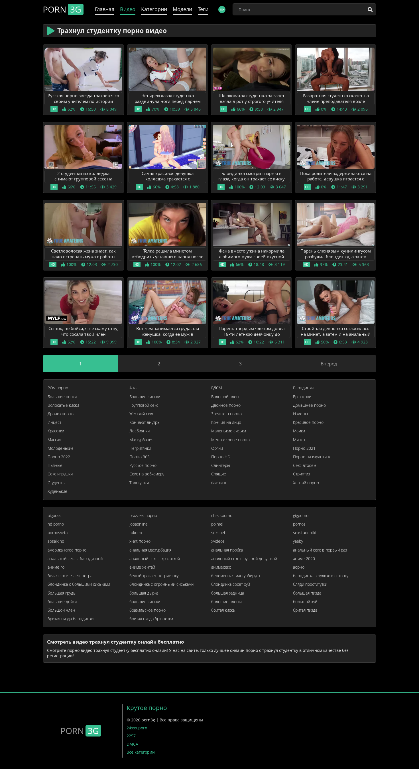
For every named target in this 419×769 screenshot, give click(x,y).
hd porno (56, 524)
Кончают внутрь (144, 422)
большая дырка (143, 593)
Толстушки (139, 482)
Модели (182, 9)
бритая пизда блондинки (70, 618)
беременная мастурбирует (235, 575)
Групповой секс (143, 405)
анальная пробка (227, 550)
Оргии (217, 448)
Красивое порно (308, 422)
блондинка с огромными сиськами (161, 584)
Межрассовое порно (230, 439)
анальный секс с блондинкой (75, 558)
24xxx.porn (137, 728)
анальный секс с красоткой (154, 558)
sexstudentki (304, 532)
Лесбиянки (139, 431)
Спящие (218, 474)
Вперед (329, 364)
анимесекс (221, 567)
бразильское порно (147, 610)
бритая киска (223, 610)
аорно (298, 567)
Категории (154, 9)
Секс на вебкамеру (146, 474)
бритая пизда (305, 610)
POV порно (58, 387)
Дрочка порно (61, 413)
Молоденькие (61, 448)
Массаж (55, 439)
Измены (300, 413)
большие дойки (62, 601)
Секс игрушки (60, 474)
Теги (203, 9)
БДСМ (216, 387)
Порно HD (220, 456)
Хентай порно (306, 482)
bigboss (54, 515)
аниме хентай (142, 567)
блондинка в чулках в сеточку (320, 575)
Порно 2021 (304, 448)
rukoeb (135, 532)
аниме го (56, 567)
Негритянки (140, 448)
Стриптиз (301, 474)
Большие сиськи (144, 396)
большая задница (227, 593)
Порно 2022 (59, 456)
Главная (104, 9)
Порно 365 (139, 456)
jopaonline (138, 524)
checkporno (221, 515)
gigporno (300, 515)
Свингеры (220, 465)
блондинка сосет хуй (230, 584)
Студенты (56, 482)
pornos (299, 524)
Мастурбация (141, 439)
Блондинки (303, 387)
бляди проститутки (310, 584)
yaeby (298, 541)
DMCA (132, 744)
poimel (217, 524)
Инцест (54, 422)
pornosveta (58, 532)
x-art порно (139, 541)
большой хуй (305, 601)
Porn (62, 9)
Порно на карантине (312, 456)
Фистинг (219, 482)
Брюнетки (302, 396)
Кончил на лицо (226, 422)
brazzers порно (143, 515)
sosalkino (56, 541)
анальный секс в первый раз (320, 550)
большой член (61, 610)
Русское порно (142, 465)
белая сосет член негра (70, 575)
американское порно (67, 550)
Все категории (141, 752)
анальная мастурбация (150, 550)
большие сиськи (144, 601)
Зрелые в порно (226, 413)
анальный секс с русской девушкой (244, 558)
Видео (127, 9)
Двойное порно (226, 405)
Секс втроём (304, 465)
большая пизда (307, 593)
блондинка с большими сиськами (79, 584)
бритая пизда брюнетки (151, 618)
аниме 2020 (304, 558)
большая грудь (62, 593)
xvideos (218, 541)
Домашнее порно (309, 405)
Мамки (299, 431)
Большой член (225, 396)
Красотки (56, 431)
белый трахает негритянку (153, 575)
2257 (131, 736)
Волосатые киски (63, 405)
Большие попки (62, 396)
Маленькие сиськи (228, 431)
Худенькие (57, 491)
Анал (134, 387)
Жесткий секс (141, 413)
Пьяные (55, 465)
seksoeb (218, 532)
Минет (299, 439)
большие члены (226, 601)
